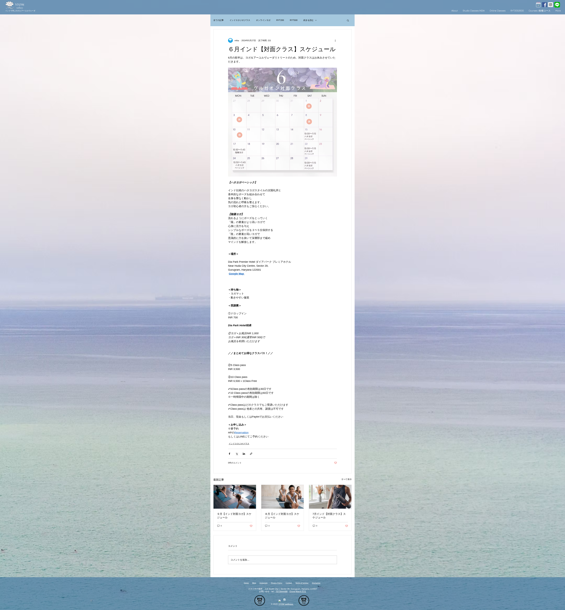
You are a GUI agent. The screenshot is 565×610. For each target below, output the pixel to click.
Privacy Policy (276, 583)
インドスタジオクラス (240, 20)
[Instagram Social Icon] (550, 4)
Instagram (263, 583)
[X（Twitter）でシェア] (236, 453)
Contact (289, 583)
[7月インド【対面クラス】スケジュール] (330, 497)
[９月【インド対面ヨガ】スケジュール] (234, 497)
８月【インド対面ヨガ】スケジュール (282, 515)
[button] (348, 20)
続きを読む (308, 20)
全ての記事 (218, 20)
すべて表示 (346, 479)
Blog (254, 583)
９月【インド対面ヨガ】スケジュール (234, 515)
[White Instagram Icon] (284, 599)
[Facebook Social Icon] (544, 4)
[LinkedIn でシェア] (243, 453)
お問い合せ (264, 591)
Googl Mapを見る (298, 591)
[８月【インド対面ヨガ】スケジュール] (282, 497)
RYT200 (280, 20)
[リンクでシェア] (251, 453)
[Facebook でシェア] (229, 453)
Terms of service (301, 583)
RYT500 (294, 20)
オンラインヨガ (263, 20)
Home (246, 583)
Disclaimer (316, 583)
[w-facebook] (280, 601)
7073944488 (282, 591)
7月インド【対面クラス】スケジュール (329, 515)
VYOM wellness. (286, 604)
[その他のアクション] (335, 40)
